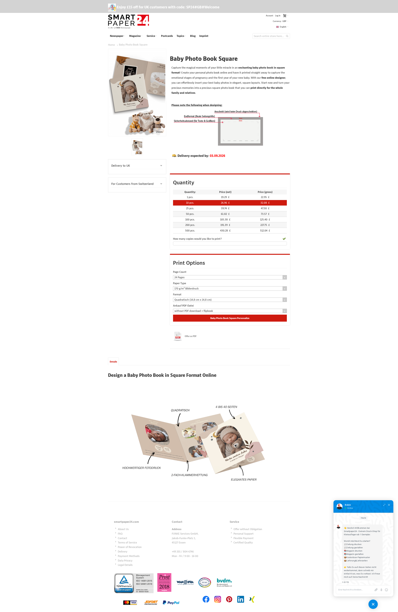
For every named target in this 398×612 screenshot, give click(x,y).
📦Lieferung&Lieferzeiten (356, 560)
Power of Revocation (130, 547)
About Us (123, 529)
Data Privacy (125, 560)
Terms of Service (127, 542)
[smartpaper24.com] (128, 22)
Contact (122, 538)
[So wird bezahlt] (151, 595)
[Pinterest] (229, 595)
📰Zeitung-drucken (353, 544)
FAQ (120, 533)
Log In (277, 15)
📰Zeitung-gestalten (353, 547)
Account (269, 15)
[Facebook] (206, 595)
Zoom (159, 132)
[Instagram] (217, 595)
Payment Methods (129, 556)
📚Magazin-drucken (353, 551)
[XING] (252, 595)
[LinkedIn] (240, 595)
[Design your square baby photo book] (137, 146)
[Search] (287, 36)
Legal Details (125, 565)
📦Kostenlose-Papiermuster (357, 557)
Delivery (122, 551)
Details (113, 361)
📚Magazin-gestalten (353, 554)
